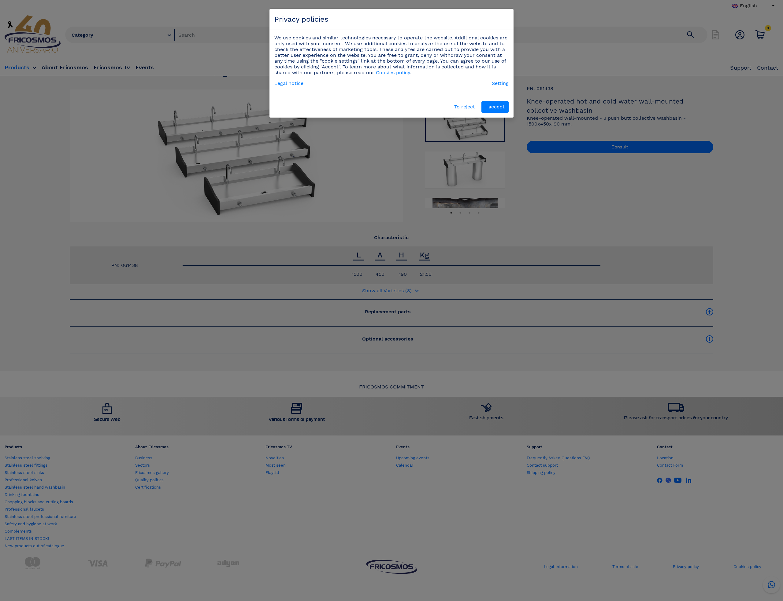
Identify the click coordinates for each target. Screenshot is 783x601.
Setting (500, 83)
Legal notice (288, 83)
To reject (464, 107)
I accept (495, 107)
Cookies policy (393, 72)
